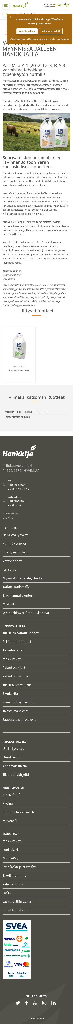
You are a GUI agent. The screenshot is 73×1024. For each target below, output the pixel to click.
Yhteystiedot (12, 560)
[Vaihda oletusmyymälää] (53, 5)
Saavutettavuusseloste (19, 719)
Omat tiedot (12, 757)
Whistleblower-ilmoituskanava (26, 612)
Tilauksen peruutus (17, 685)
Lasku (7, 892)
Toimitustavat (13, 650)
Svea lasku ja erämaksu (20, 866)
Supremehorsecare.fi (18, 812)
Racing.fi (9, 803)
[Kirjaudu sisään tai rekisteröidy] (59, 5)
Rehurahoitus (13, 884)
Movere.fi (10, 820)
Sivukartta (10, 693)
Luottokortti (11, 849)
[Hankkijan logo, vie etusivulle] (22, 5)
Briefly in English (15, 552)
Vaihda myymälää (51, 31)
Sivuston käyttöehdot (19, 702)
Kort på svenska (14, 543)
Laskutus (9, 569)
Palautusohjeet (14, 667)
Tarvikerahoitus (14, 875)
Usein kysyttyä (13, 748)
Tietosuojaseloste (16, 711)
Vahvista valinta (27, 31)
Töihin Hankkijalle (16, 586)
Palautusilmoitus (15, 676)
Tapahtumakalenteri (18, 595)
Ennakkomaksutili (16, 910)
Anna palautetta (15, 766)
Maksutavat (12, 659)
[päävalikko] (6, 5)
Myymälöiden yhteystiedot (23, 578)
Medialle (9, 604)
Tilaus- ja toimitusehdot (21, 633)
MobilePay (10, 858)
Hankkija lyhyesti (16, 535)
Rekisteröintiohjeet (17, 641)
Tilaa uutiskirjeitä (16, 774)
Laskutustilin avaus (17, 901)
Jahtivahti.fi (12, 794)
